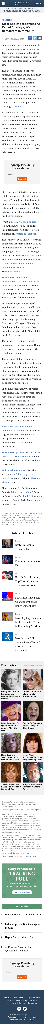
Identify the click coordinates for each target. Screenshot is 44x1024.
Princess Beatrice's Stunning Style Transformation (32, 694)
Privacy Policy (21, 1000)
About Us (7, 998)
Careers (22, 1003)
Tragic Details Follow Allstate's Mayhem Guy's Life (32, 786)
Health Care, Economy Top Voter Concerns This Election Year (28, 581)
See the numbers (22, 892)
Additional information (14, 470)
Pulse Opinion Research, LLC (28, 522)
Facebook (31, 233)
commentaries (28, 837)
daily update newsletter (19, 830)
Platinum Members (17, 851)
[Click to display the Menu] (3, 3)
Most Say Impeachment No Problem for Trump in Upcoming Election (28, 622)
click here (17, 106)
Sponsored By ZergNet (33, 665)
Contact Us (32, 1003)
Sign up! (22, 179)
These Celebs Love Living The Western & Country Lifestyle (11, 786)
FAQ (28, 998)
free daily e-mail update (23, 221)
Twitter (19, 233)
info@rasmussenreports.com (18, 1017)
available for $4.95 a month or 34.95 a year (21, 841)
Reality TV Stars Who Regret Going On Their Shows (32, 725)
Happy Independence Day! (19, 937)
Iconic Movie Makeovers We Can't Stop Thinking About (32, 757)
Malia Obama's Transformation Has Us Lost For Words (10, 757)
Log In (39, 3)
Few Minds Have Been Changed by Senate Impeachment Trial (27, 601)
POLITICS (7, 20)
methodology (13, 271)
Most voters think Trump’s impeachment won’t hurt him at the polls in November (20, 281)
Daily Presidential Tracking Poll (23, 914)
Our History (18, 998)
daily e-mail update (21, 492)
